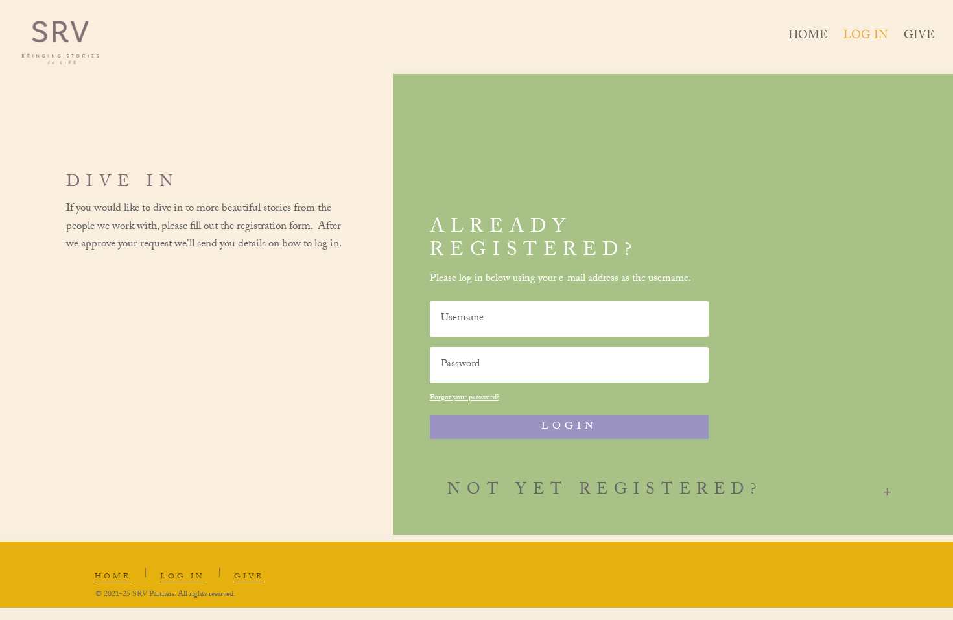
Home (807, 39)
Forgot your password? (464, 398)
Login (569, 427)
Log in (865, 39)
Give (919, 39)
